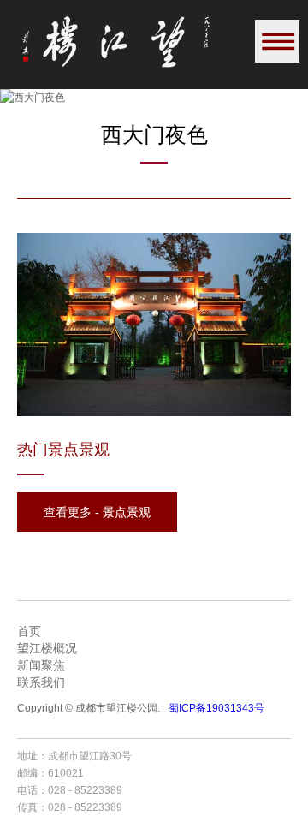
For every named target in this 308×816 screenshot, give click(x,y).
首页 (29, 631)
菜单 (277, 41)
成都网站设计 (249, 756)
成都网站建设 (185, 756)
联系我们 (41, 682)
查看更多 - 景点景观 (97, 512)
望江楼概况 (47, 648)
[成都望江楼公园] (115, 42)
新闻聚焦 (41, 665)
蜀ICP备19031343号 (216, 708)
